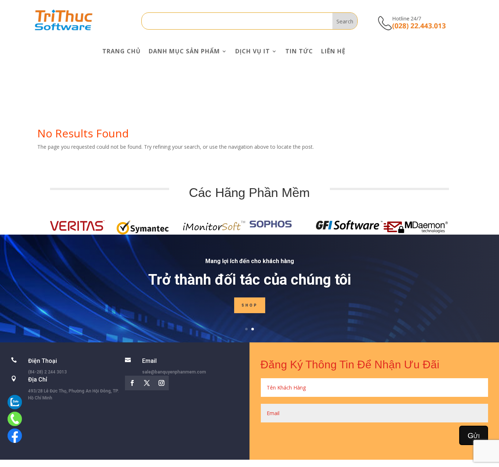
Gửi (474, 435)
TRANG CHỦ (121, 51)
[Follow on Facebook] (132, 383)
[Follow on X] (147, 383)
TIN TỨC (299, 51)
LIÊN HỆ (333, 51)
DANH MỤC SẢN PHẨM (184, 51)
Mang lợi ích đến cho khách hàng (249, 261)
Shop (249, 305)
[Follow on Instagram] (161, 383)
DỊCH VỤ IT (252, 51)
